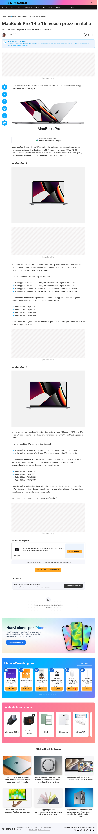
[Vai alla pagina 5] (48, 694)
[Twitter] (75, 830)
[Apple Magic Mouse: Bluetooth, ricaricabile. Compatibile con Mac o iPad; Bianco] (72, 673)
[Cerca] (7, 2)
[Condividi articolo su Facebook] (4, 87)
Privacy (84, 827)
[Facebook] (72, 830)
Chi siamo (67, 827)
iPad (12, 7)
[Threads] (84, 830)
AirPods (27, 7)
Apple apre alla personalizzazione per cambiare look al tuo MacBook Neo (48, 812)
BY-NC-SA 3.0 (33, 830)
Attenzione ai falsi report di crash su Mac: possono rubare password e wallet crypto (17, 779)
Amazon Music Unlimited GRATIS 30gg (11, 682)
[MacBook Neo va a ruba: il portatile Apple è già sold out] (17, 797)
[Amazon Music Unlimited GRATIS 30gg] (11, 673)
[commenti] (86, 35)
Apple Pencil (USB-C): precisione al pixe (87, 682)
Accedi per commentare (73, 585)
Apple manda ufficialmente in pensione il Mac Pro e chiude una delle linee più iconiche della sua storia (79, 813)
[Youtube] (78, 830)
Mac (19, 7)
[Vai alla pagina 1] (40, 694)
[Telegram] (87, 830)
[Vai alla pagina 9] (55, 694)
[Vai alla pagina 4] (46, 694)
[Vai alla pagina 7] (51, 694)
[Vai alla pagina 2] (43, 694)
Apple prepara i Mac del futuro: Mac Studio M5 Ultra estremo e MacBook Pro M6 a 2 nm (48, 779)
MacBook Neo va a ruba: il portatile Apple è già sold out (17, 811)
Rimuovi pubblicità (48, 78)
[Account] (92, 3)
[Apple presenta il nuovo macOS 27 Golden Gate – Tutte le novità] (79, 765)
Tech (65, 7)
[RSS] (93, 830)
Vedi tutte (84, 663)
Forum (58, 7)
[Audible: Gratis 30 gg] (26, 673)
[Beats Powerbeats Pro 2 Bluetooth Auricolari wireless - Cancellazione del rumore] (57, 673)
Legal (79, 827)
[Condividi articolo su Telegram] (4, 108)
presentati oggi (69, 86)
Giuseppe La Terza (13, 34)
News (14, 17)
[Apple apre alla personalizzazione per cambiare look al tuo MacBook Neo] (48, 797)
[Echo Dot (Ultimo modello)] (41, 673)
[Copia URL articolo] (4, 123)
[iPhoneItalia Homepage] (18, 2)
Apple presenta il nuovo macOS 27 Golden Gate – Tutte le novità (79, 778)
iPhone (4, 7)
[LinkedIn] (90, 830)
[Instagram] (81, 830)
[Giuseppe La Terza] (4, 35)
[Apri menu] (29, 3)
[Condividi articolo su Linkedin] (4, 101)
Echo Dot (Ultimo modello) (42, 681)
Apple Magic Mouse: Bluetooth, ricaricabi (72, 682)
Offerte (71, 7)
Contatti (74, 827)
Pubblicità (91, 827)
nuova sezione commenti (20, 45)
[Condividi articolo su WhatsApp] (4, 115)
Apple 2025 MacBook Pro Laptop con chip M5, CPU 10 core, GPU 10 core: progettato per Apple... (43, 549)
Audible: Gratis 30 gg (26, 681)
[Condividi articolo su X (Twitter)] (4, 94)
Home (4, 17)
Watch (36, 7)
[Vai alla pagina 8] (53, 694)
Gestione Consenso (44, 830)
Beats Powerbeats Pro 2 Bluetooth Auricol (56, 682)
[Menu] (4, 2)
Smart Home (47, 7)
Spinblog (27, 828)
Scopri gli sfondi (15, 642)
